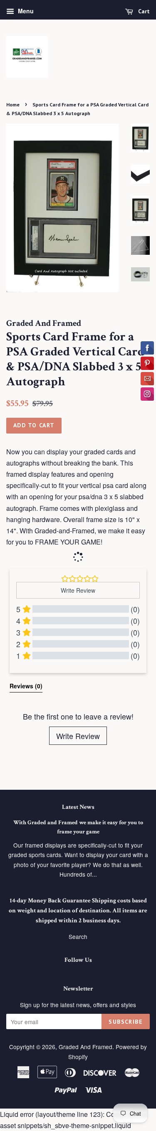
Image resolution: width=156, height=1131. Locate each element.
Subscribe (126, 1021)
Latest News (78, 807)
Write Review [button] (78, 590)
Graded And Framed (85, 1046)
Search (78, 936)
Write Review (78, 735)
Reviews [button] (26, 686)
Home (13, 104)
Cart (143, 11)
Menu (25, 11)
